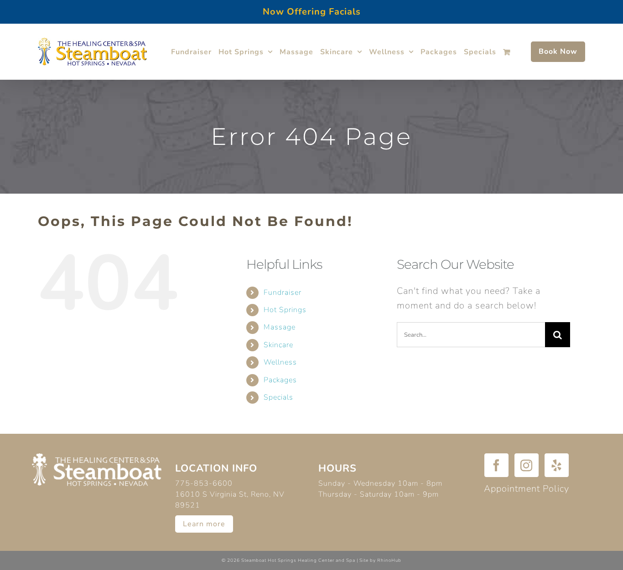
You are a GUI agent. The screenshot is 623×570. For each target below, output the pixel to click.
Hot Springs (285, 310)
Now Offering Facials (312, 11)
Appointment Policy (526, 489)
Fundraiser (282, 293)
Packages (280, 380)
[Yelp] (557, 465)
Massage (280, 327)
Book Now (558, 51)
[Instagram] (526, 465)
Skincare (278, 345)
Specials (278, 397)
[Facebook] (496, 465)
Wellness (280, 362)
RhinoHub (389, 560)
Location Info (216, 468)
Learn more (204, 524)
